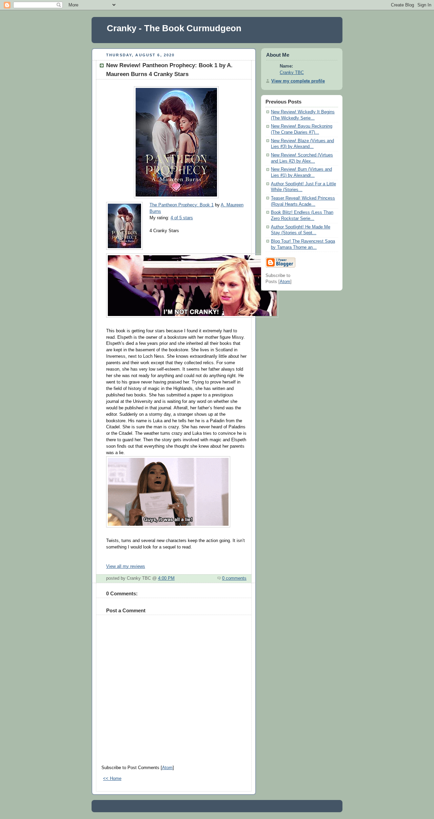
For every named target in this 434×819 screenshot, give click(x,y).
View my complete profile (298, 81)
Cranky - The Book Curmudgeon (174, 28)
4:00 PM (166, 578)
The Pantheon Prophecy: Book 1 (182, 205)
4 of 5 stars (182, 218)
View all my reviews (125, 566)
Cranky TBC (292, 72)
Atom (167, 767)
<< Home (112, 778)
